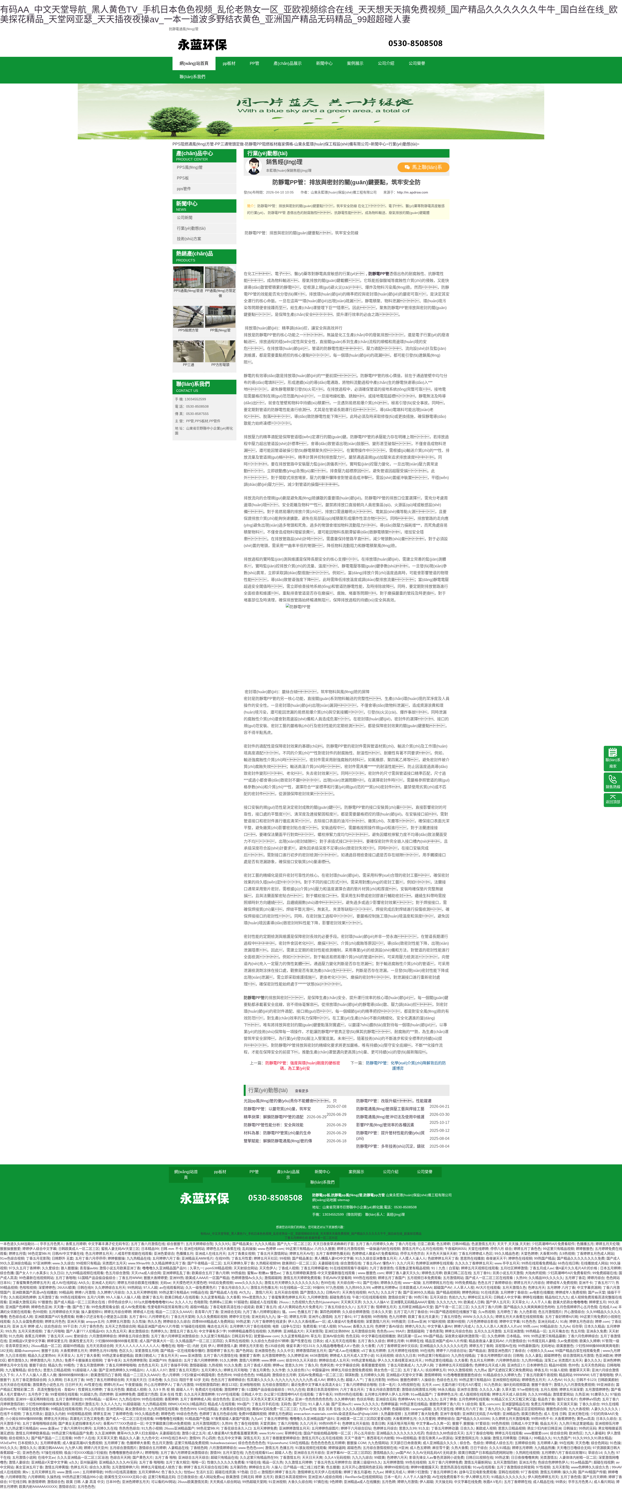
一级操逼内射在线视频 (383, 1249)
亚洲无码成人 (548, 1321)
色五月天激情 (162, 1443)
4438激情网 (319, 1355)
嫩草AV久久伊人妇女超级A (137, 1433)
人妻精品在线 (178, 1448)
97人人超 (150, 1287)
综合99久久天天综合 (301, 1360)
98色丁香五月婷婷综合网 (105, 1380)
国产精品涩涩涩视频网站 (525, 1409)
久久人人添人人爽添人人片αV (498, 1326)
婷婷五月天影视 (251, 1346)
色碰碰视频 (400, 1409)
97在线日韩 (17, 1482)
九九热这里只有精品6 (21, 1428)
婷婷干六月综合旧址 (451, 1351)
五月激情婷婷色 (273, 1355)
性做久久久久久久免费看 (225, 1462)
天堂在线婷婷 (478, 1249)
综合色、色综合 (472, 1443)
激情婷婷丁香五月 (220, 1351)
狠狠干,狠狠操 (463, 1423)
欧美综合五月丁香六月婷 (210, 1273)
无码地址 (547, 1346)
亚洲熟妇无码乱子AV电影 (481, 1414)
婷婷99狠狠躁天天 (424, 1467)
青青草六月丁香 (206, 1312)
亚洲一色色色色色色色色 (313, 1399)
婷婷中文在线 (239, 1317)
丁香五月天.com (59, 1336)
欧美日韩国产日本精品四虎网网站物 (486, 1453)
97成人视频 (327, 1326)
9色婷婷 (336, 1482)
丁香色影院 (434, 1331)
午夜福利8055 (455, 1249)
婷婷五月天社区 (265, 1258)
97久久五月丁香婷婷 (24, 1268)
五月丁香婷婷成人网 (195, 1399)
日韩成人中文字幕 (507, 1297)
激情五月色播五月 (264, 1287)
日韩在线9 (85, 1287)
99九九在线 (296, 1389)
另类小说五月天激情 (507, 1273)
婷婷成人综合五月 (499, 1443)
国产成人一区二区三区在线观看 (489, 1278)
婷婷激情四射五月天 (311, 1351)
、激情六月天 (262, 1292)
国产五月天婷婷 (594, 1477)
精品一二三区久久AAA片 (174, 1312)
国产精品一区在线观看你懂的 (182, 1351)
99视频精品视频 (79, 1414)
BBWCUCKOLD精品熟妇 (187, 1404)
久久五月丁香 (391, 1292)
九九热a (480, 1370)
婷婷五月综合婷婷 (117, 1312)
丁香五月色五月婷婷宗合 (332, 1462)
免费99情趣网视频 (252, 1414)
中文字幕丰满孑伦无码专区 (108, 1244)
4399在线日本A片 (173, 1438)
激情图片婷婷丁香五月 (278, 1472)
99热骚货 (398, 1321)
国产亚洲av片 (341, 1404)
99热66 (392, 1380)
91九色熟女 (492, 1385)
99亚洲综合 (605, 1385)
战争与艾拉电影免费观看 (477, 1472)
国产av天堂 (596, 1292)
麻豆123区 (230, 1385)
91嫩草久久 (599, 1394)
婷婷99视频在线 (396, 1467)
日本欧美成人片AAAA (415, 1287)
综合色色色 (221, 1399)
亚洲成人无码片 (103, 1283)
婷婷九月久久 (415, 1326)
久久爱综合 (50, 1268)
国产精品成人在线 (223, 1292)
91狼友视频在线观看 (310, 1448)
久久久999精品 (539, 1394)
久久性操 (139, 1321)
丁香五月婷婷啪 (276, 1419)
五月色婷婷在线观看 (473, 1399)
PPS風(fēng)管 (190, 167)
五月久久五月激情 (487, 1331)
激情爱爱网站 (563, 1394)
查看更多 (302, 1091)
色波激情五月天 (483, 1244)
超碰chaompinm (27, 1351)
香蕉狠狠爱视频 (373, 1365)
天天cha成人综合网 (146, 1273)
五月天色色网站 (593, 1365)
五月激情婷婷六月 (125, 1467)
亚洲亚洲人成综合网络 (325, 1477)
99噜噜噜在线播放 (169, 1419)
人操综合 (428, 1380)
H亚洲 (403, 1448)
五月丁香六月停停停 (90, 1258)
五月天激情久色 (514, 1287)
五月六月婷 (95, 1297)
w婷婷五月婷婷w (384, 1287)
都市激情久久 (18, 1360)
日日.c (254, 1472)
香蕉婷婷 (171, 1399)
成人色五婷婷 (420, 1448)
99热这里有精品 (363, 1360)
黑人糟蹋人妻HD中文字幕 (333, 1258)
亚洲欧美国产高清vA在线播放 (34, 1292)
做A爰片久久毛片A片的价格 (576, 1268)
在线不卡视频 (10, 1414)
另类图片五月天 (114, 1263)
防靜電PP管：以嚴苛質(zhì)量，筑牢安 (277, 1109)
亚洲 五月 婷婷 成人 (27, 1326)
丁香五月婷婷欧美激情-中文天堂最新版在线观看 (319, 1273)
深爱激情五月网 (146, 1351)
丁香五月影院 (375, 1380)
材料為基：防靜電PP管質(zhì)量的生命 (277, 1133)
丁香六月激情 (183, 1385)
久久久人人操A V (376, 1302)
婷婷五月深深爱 (571, 1389)
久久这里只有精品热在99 (259, 1457)
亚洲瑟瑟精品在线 (515, 1404)
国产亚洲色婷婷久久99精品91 (121, 1370)
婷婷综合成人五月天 (334, 1360)
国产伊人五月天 (498, 1302)
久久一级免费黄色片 (200, 1287)
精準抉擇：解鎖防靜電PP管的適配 (273, 1117)
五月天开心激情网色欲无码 (362, 1467)
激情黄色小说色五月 (48, 1385)
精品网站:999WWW (574, 1375)
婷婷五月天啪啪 (235, 1370)
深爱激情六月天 (377, 1321)
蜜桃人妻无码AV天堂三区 (120, 1249)
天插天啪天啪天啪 (400, 1423)
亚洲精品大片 (293, 1331)
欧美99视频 (456, 1321)
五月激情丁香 (48, 1297)
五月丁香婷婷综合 (69, 1399)
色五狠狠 (333, 1467)
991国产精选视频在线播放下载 (453, 1312)
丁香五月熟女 (32, 1414)
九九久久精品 (265, 1244)
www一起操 (411, 1283)
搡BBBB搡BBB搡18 (73, 1375)
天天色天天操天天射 (441, 1253)
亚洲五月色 (527, 1462)
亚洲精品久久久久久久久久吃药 (443, 1346)
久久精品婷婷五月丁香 (168, 1263)
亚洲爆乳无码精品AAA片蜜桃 (412, 1302)
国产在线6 (371, 1283)
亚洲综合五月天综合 (309, 1453)
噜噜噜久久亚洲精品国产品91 (165, 1268)
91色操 (615, 1443)
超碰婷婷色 (552, 1355)
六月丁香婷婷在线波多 (269, 1321)
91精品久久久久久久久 (508, 1477)
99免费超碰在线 (604, 1273)
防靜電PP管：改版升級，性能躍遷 (394, 1101)
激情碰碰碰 (198, 1365)
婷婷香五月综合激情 (133, 1336)
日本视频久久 (28, 1443)
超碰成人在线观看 (263, 1302)
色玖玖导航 (365, 1399)
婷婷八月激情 (85, 1292)
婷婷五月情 (17, 1253)
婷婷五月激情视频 (350, 1249)
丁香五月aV (371, 1263)
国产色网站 (244, 1351)
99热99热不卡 (542, 1419)
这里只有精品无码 (161, 1477)
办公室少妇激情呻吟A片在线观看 (288, 1394)
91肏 (563, 1321)
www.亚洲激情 (190, 1355)
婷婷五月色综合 (581, 1321)
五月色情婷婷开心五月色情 (576, 1307)
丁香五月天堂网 (183, 1317)
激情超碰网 (272, 1278)
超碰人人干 (184, 1389)
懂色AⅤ (388, 1263)
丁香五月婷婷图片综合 (494, 1355)
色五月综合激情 (117, 1273)
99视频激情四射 (207, 1385)
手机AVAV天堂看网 (337, 1278)
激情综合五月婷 (284, 1375)
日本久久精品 (594, 1326)
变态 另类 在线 (329, 1409)
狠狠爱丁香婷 (249, 1355)
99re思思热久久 (254, 1297)
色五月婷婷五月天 (98, 1253)
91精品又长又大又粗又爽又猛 (513, 1399)
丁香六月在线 (405, 1244)
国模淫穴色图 (147, 1394)
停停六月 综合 (501, 1249)
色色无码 (352, 1336)
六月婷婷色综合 (507, 1360)
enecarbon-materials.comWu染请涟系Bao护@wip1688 (336, 1414)
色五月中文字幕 (229, 1438)
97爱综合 (482, 1423)
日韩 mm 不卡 (171, 1249)
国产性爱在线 (301, 1341)
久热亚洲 (582, 1394)
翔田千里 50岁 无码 (194, 1380)
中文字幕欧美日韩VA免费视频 (168, 1423)
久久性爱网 (426, 1419)
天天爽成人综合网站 (225, 1482)
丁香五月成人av (541, 1268)
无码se (165, 1283)
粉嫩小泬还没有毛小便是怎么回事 (101, 1317)
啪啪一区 (183, 1346)
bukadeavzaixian (223, 1443)
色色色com (385, 1331)
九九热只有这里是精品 (576, 1423)
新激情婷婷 (36, 1482)
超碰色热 (354, 1448)
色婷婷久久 (159, 1331)
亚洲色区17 (516, 1365)
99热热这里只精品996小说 (82, 1477)
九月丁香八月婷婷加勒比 (261, 1312)
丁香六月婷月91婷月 (75, 1428)
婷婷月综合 (595, 1278)
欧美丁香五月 (152, 1297)
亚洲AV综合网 (333, 1336)
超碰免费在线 (340, 1297)
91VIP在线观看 (227, 1394)
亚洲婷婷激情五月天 (294, 1428)
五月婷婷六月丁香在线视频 (250, 1326)
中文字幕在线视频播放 (378, 1336)
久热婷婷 (274, 1331)
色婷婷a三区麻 (220, 1302)
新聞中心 (324, 63)
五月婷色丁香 (507, 1312)
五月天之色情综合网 (120, 1326)
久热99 (521, 1278)
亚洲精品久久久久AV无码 (118, 1462)
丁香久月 (311, 1365)
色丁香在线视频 (246, 1423)
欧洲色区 (576, 1433)
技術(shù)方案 (189, 239)
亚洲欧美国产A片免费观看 (54, 1317)
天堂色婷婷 (529, 1253)
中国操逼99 (320, 1370)
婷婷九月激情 (407, 1482)
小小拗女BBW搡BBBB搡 (23, 1419)
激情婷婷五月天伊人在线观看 (319, 1472)
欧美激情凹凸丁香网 (106, 1375)
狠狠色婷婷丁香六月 (444, 1404)
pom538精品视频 (218, 1268)
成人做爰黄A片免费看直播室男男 (232, 1433)
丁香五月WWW (130, 1278)
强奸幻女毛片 (567, 1399)
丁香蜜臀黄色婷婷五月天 (31, 1283)
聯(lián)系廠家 (613, 763)
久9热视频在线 (408, 1385)
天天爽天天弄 (351, 1302)
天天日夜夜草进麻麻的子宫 (333, 1244)
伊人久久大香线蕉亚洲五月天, (400, 1360)
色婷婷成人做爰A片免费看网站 (375, 1253)
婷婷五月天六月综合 (529, 1283)
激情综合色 (55, 1482)
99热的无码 (587, 1428)
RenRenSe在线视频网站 (363, 1477)
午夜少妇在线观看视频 (369, 1297)
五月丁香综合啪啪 (479, 1433)
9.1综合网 (469, 1404)
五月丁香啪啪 (65, 1278)
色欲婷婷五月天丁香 (443, 1258)
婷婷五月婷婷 (522, 1448)
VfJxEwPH (8, 1443)
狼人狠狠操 (69, 1268)
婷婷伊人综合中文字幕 (39, 1249)
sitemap (343, 1200)
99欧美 (379, 1457)
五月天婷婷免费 (265, 1428)
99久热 (10, 1331)
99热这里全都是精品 (117, 1355)
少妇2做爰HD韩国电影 (198, 1375)
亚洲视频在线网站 (506, 1380)
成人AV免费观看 (133, 1307)
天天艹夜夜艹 (354, 1438)
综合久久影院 (99, 1467)
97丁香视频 (362, 1317)
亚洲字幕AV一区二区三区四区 (348, 1453)
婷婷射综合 (445, 1419)
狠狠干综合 (37, 1365)
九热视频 (215, 1365)
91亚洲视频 (277, 1482)
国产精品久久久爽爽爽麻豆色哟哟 (528, 1307)
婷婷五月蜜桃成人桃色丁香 (161, 1467)
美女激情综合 (138, 1331)
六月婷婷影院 (15, 1477)
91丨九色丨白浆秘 (445, 1268)
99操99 (318, 1287)
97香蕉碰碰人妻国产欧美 (230, 1419)
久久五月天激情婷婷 (199, 1394)
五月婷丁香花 (575, 1278)
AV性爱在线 (93, 1385)
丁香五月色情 (114, 1389)
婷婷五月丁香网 (481, 1346)
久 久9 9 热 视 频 (161, 1389)
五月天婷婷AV (148, 1472)
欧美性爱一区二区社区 (323, 1238)
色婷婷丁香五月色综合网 (218, 1414)
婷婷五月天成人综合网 (509, 1394)
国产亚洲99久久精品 (418, 1292)
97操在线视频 (51, 1453)
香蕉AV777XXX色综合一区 (123, 1423)
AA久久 (84, 1283)
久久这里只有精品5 (215, 1336)
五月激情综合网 (363, 1331)
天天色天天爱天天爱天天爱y (272, 1399)
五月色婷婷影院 (135, 1360)
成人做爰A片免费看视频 (346, 1321)
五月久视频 (548, 1389)
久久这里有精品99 (295, 1336)
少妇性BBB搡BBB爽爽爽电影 (597, 1346)
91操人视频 (558, 1370)
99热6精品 (93, 1399)
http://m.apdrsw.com (412, 192)
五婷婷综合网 (525, 1443)
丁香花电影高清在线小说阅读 (232, 1307)
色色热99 (224, 1375)
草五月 (316, 1336)
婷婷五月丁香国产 (391, 1278)
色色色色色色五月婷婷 (328, 1443)
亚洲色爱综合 (164, 1253)
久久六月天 (405, 1263)
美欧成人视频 (136, 1389)
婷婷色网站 (470, 1292)
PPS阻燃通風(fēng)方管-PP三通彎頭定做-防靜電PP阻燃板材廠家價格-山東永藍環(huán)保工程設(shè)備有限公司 (271, 144)
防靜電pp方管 (374, 1195)
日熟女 (318, 1341)
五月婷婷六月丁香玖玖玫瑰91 (563, 1453)
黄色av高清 (585, 1419)
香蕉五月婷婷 (76, 1244)
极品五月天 (548, 1423)
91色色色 (529, 1321)
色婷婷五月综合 (385, 1428)
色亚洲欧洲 (604, 1355)
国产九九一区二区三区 (294, 1244)
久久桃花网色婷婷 (22, 1297)
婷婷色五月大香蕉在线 (223, 1249)
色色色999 (188, 1409)
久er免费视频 (567, 1341)
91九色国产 (562, 1438)
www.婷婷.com (272, 1360)
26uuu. (284, 1302)
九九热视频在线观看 (162, 1409)
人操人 (276, 1467)
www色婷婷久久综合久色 (590, 1467)
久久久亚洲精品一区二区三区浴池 (82, 1457)
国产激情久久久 (312, 1292)
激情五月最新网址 (477, 1462)
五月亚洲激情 (513, 1331)
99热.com (530, 1326)
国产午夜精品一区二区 (204, 1263)
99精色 (69, 1365)
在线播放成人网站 (594, 1263)
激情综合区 (67, 1487)
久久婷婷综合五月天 (110, 1287)
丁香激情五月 (290, 1457)
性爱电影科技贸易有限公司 (167, 1307)
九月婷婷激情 (317, 1297)
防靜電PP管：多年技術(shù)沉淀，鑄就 (390, 1146)
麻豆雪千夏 (440, 1448)
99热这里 (243, 1321)
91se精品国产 (421, 1394)
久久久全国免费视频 (27, 1321)
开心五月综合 (94, 1409)
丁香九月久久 (494, 1409)
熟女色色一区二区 (387, 1370)
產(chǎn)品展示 (288, 63)
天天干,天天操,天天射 (513, 1244)
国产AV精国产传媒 (592, 1472)
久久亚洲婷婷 (105, 1433)
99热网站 (134, 1287)
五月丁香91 (482, 1273)
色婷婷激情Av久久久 (246, 1278)
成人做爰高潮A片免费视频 (82, 1443)
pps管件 (184, 189)
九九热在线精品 (463, 1355)
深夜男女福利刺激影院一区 (465, 1336)
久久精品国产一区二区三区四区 (199, 1341)
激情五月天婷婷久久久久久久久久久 (291, 1283)
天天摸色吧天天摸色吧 (190, 1283)
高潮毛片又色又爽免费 (87, 1419)
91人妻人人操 (318, 1404)
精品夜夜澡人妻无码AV (486, 1341)
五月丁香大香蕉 (88, 1355)
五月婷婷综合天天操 (64, 1312)
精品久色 (55, 1365)
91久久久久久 (427, 1399)
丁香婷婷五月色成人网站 (595, 1253)
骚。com (288, 1312)
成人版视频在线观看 (474, 1394)
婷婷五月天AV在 (301, 1253)
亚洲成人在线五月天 (210, 1253)
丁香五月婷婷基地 (314, 1268)
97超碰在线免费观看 (33, 1409)
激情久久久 (27, 1448)
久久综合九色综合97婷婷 (270, 1341)
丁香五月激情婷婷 (90, 1365)
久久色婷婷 (495, 1336)
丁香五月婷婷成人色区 (475, 1253)
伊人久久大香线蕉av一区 (307, 1321)
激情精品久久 (383, 1453)
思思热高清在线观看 (455, 1467)
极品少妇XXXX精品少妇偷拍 (85, 1453)
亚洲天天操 (75, 1321)
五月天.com (431, 1385)
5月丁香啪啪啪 (602, 1375)
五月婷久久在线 (105, 1428)
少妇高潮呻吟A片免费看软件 (553, 1244)
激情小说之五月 (194, 1433)
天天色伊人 (267, 1268)
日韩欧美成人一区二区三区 (78, 1249)
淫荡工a (550, 1360)
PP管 (254, 63)
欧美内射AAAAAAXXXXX (38, 1487)
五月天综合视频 (286, 1292)
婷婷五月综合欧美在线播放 (137, 1283)
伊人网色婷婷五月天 (543, 1477)
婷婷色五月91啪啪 (103, 1351)
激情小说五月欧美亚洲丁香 (119, 1268)
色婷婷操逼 (389, 1404)
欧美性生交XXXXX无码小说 (125, 1477)
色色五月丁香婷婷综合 (495, 1283)
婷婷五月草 (297, 1317)
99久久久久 (8, 1448)
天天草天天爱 (107, 1438)
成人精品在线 (543, 1482)
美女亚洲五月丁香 (29, 1467)
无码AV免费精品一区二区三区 (320, 1375)
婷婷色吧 (167, 1414)
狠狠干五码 (49, 1351)
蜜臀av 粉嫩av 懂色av (263, 1273)
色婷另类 (327, 1365)
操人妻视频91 (91, 1312)
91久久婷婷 (228, 1360)
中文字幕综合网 (347, 1365)
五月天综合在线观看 (15, 1385)
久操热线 (53, 1477)
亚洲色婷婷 (611, 1360)
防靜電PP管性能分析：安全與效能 (273, 1125)
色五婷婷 (443, 1244)
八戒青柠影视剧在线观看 (133, 1253)
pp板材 (229, 63)
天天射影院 (314, 1331)
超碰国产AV (442, 1287)
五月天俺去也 (558, 1331)
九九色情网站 (378, 1443)
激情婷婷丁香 (234, 1389)
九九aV (256, 1419)
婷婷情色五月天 (533, 1380)
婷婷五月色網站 (280, 1414)
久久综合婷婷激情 (355, 1312)
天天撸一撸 (61, 1307)
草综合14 (595, 1453)
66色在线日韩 (568, 1263)
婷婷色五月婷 (432, 1273)
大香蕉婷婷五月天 (73, 1351)
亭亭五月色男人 (52, 1244)
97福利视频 (436, 1321)
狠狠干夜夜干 (541, 1385)
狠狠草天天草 (579, 1370)
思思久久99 (293, 1365)
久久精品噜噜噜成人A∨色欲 (337, 1346)
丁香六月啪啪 (54, 1331)
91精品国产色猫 (197, 1419)
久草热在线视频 (237, 1341)
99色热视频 (500, 1423)
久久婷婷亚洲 (297, 1355)
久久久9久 (222, 1244)
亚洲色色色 (30, 1453)
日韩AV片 (333, 1292)
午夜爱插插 (133, 1385)
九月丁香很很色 (381, 1268)
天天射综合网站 (245, 1268)
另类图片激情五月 (85, 1404)
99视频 (284, 1258)
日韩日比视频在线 (479, 1457)
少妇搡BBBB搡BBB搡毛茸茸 (116, 1341)
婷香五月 (541, 1370)
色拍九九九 (457, 1297)
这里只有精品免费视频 (191, 1443)
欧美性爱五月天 (81, 1341)
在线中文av (46, 1457)
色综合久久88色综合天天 (445, 1433)
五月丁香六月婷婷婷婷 (201, 1360)
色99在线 (328, 1283)
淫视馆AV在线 (505, 1346)
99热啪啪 (380, 1317)
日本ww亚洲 (416, 1321)
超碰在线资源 (225, 1472)
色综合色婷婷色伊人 (553, 1462)
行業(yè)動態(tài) (403, 144)
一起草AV (110, 1399)
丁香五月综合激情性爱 (383, 1389)
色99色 (573, 1365)
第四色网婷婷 (330, 1312)
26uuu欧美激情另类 (193, 1482)
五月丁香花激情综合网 (29, 1380)
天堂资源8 (268, 1423)
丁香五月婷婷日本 (443, 1472)
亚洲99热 (176, 1278)
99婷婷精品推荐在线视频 (247, 1331)
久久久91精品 (499, 1448)
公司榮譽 (417, 63)
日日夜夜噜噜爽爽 (524, 1457)
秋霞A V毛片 (492, 1482)
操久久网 (569, 1472)
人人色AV (554, 1380)
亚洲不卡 (585, 1283)
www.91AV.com (271, 1433)
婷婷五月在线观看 (508, 1433)
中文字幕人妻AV (439, 1326)
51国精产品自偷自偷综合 (97, 1278)
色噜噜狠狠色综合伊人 (126, 1453)
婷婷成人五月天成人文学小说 (352, 1355)
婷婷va (278, 1365)
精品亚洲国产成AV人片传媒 (158, 1326)
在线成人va (607, 1307)
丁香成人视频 (288, 1268)
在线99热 (222, 1258)
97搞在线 (321, 1482)
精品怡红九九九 (557, 1297)
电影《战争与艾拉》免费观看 (294, 1326)
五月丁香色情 (570, 1477)
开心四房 (209, 1438)
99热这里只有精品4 (174, 1292)
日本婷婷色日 (537, 1365)
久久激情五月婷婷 (298, 1462)
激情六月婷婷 (249, 1360)
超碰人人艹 (354, 1380)
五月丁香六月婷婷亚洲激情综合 (175, 1336)
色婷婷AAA (406, 1399)
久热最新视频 (391, 1414)
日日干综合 (478, 1448)
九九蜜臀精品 (15, 1370)
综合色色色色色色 (251, 1443)
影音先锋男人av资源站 (435, 1438)
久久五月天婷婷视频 (141, 1292)
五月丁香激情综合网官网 (515, 1467)
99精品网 (66, 1292)
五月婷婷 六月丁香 (561, 1287)
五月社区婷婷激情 (513, 1268)
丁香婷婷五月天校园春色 (454, 1365)
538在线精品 (207, 1409)
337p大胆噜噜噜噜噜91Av (153, 1302)
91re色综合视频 (12, 1258)
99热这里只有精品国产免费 (72, 1433)
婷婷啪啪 (151, 1453)
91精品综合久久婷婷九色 (502, 1375)
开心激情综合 (574, 1312)
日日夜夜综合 (187, 1477)
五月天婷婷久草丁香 (238, 1263)
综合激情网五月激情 (578, 1355)
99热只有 (421, 1297)
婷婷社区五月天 (480, 1297)
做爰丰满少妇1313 (300, 1346)
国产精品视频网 (448, 1292)
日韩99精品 (460, 1244)
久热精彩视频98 (268, 1263)
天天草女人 (520, 1302)
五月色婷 (388, 1482)
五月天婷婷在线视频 (403, 1351)
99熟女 (560, 1482)
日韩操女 (570, 1428)
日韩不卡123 (586, 1380)
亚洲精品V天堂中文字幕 (27, 1341)
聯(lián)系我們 (192, 77)
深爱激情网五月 (466, 1438)
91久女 (423, 1428)
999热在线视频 (364, 1278)
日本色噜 (155, 1380)
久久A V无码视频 (337, 1457)
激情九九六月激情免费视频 (574, 1385)
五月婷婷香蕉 (50, 1443)
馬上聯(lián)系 (427, 167)
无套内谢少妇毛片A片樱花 (461, 1385)
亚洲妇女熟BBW (337, 1331)
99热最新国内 (528, 1346)
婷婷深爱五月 (57, 1341)
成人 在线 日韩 (555, 1414)
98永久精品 (446, 1389)
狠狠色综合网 (556, 1409)
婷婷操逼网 (336, 1448)
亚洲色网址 (114, 1409)
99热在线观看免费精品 (538, 1263)
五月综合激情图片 (275, 1385)
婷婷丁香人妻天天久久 (403, 1273)
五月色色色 (86, 1487)
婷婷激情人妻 (227, 1346)
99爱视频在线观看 (64, 1394)
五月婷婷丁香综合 (513, 1292)
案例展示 (355, 63)
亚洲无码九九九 (263, 1317)
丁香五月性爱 (241, 1258)
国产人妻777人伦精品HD (85, 1331)
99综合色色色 (243, 1375)
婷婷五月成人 (395, 1472)
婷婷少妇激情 (417, 1472)
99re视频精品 (406, 1438)
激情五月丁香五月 (183, 1331)
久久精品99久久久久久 (545, 1278)
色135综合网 (274, 1346)
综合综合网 (558, 1433)
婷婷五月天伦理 (607, 1244)
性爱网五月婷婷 (90, 1389)
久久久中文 (285, 1351)
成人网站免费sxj (211, 1477)
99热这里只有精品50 (433, 1355)
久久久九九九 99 (449, 1302)
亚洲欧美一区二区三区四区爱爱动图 (363, 1419)
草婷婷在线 (293, 1433)
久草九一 (196, 1268)
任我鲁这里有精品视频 (412, 1268)
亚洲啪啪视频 (250, 1385)
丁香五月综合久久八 (233, 1287)
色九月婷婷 (397, 1317)
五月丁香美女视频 (241, 1253)
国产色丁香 (80, 1307)
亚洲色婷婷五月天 (135, 1482)
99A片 (400, 1331)
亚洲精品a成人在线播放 (362, 1482)
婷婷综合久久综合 (176, 1321)
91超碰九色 (88, 1394)
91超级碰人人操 (84, 1370)
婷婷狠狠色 (584, 1249)
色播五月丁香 (307, 1312)
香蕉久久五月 (363, 1326)
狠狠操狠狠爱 (10, 1249)
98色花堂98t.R (39, 1253)
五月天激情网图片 (206, 1423)
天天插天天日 (136, 1380)
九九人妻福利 (595, 1433)
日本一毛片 (387, 1385)
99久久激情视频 (460, 1370)
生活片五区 (204, 1472)
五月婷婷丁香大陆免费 (421, 1414)
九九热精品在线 (138, 1258)
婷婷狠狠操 (116, 1258)
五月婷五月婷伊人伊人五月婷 (386, 1394)
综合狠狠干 (175, 1244)
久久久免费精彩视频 (212, 1317)
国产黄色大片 (142, 1457)
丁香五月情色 (451, 1317)
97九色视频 (334, 1287)
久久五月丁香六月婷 (486, 1307)
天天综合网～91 (349, 1283)
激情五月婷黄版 (504, 1438)
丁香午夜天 (112, 1360)
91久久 (569, 1380)
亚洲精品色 (510, 1414)
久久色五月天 (116, 1331)
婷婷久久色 (335, 1380)
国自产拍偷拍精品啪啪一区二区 (327, 1433)
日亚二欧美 (425, 1244)
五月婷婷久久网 (372, 1375)
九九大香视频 (579, 1409)
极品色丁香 (546, 1399)
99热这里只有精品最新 (548, 1336)
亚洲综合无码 (230, 1312)
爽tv (25, 1472)
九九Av (564, 1326)
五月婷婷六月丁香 (166, 1258)
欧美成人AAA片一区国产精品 (207, 1278)
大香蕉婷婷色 (564, 1419)
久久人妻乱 (533, 1355)
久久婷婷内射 (344, 1399)
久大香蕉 (233, 1297)
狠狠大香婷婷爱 (155, 1278)
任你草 (577, 1326)
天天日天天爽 (312, 1457)
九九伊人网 (424, 1365)
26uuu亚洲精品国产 (179, 1428)
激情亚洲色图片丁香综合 (506, 1351)
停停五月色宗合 (412, 1253)
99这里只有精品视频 (558, 1249)
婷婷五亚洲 (101, 1414)
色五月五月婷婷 (482, 1360)
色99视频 (40, 1312)
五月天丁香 (365, 1307)
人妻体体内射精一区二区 (577, 1457)
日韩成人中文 (251, 1394)
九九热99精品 (531, 1360)
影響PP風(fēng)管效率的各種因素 (385, 1125)
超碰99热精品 (73, 1346)
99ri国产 (243, 1404)
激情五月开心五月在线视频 (422, 1249)
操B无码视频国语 (516, 1385)
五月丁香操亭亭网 (174, 1365)
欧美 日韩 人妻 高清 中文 (85, 1482)
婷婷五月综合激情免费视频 (351, 1370)
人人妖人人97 (156, 1370)
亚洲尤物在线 (578, 1414)
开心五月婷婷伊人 (157, 1385)
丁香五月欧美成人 (400, 1365)
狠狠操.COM (356, 1443)
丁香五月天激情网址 (272, 1253)
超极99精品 (199, 1307)
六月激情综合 (515, 1341)
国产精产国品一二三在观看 (51, 1438)
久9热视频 (567, 1253)
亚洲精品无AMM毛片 (197, 1258)
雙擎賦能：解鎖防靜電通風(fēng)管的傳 (278, 1141)
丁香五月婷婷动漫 (444, 1428)
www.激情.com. (68, 1472)
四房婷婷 (106, 1394)
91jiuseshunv (277, 1443)
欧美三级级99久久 (367, 1462)
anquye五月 (95, 1321)
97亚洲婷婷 (42, 1263)
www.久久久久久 (366, 1404)
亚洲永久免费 (596, 1331)
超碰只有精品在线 (224, 1457)
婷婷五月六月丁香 (469, 1409)
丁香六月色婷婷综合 (583, 1336)
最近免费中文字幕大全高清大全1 (316, 1385)
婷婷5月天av (113, 1385)
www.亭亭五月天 (506, 1263)
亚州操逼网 (88, 1462)
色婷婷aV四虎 (589, 1399)
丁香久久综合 (589, 1404)
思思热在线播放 (472, 1258)
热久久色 (154, 1321)
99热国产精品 (544, 1258)
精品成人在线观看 (221, 1404)
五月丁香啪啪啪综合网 (39, 1423)
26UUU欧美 (66, 1287)
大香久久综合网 (300, 1482)
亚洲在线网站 (194, 1249)
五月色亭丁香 (38, 1394)
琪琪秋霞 (351, 1375)
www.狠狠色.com (371, 1273)
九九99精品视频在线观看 (85, 1273)
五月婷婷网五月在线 (437, 1283)
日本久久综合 (606, 1419)
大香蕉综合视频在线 (234, 1409)
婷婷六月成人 (464, 1326)
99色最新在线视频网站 (36, 1278)
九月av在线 (307, 1409)
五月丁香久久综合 (371, 1341)
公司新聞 (184, 218)
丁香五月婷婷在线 (296, 1238)
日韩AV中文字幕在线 (67, 1253)
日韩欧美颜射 (608, 1380)
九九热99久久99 (357, 1287)
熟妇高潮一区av (409, 1336)
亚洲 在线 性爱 (171, 1394)
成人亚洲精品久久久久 (440, 1443)
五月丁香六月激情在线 (148, 1244)
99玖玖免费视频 (220, 1283)
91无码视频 (384, 1355)
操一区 (282, 1317)
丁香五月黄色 (259, 1370)
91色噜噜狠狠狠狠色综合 (462, 1375)
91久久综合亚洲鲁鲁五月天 (376, 1258)
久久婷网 (55, 1380)
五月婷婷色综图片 (325, 1428)
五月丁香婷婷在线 (517, 1482)
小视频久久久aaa (540, 1351)
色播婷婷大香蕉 (138, 1443)
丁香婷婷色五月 (446, 1394)
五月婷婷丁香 (114, 1443)
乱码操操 (249, 1249)
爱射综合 (80, 1336)
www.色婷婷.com (271, 1249)
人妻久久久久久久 (605, 1409)
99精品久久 (542, 1438)
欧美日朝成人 (145, 1355)
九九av (378, 1472)
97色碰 (242, 1472)
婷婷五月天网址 (56, 1419)
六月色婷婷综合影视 (482, 1321)
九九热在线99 (129, 1399)
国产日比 (299, 1404)
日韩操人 (525, 1438)
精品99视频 (557, 1365)
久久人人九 (183, 1302)
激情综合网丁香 (400, 1297)
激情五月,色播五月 (279, 1448)
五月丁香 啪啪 (165, 1457)
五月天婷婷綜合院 (199, 1244)
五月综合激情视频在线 (380, 1448)
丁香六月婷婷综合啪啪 (360, 1385)
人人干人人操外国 (416, 1477)
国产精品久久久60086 (473, 1419)
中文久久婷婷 (380, 1409)
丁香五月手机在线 (265, 1404)
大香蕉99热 (548, 1253)
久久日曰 (57, 1273)
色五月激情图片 (550, 1312)
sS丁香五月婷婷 (373, 1351)
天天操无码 (443, 1482)
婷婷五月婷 (395, 1341)
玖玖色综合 (52, 1326)
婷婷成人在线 (143, 1312)
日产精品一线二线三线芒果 (303, 1467)
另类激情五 (548, 1457)
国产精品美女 (242, 1244)
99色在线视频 (152, 1399)
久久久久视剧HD (355, 1409)
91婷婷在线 (414, 1341)
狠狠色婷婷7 (409, 1380)
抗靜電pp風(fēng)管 (347, 1195)
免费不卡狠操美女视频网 (83, 1360)
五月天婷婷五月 (43, 1472)
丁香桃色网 (198, 1448)
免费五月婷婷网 (543, 1404)
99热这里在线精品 (438, 1360)
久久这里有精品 (213, 1297)
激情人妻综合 (19, 1462)
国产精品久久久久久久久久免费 (581, 1258)
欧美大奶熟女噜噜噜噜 (570, 1302)
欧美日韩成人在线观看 (182, 1297)
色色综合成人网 (21, 1317)
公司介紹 (386, 63)
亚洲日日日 (240, 1399)
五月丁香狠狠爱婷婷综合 (281, 1438)
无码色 (286, 1404)
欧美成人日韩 (474, 1302)
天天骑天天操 (567, 1404)
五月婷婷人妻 (547, 1443)
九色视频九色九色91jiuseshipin (315, 1302)
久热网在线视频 (527, 1453)
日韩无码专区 (242, 1336)
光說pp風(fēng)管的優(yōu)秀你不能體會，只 (290, 1101)
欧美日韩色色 (531, 1414)
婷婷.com (602, 1321)
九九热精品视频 (154, 1404)
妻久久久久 (592, 1360)
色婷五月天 (536, 1287)
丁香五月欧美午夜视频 (540, 1375)
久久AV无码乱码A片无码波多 (434, 1453)
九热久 (57, 1360)
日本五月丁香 (74, 1380)
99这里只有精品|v (298, 1249)
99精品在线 (199, 1292)
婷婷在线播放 (533, 1297)
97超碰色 (241, 1302)
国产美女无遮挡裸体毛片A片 (79, 1423)
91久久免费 (233, 1365)
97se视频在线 (527, 1389)
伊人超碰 (426, 1482)
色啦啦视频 (27, 1287)
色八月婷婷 (170, 1375)
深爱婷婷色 (46, 1287)
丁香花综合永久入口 (236, 1428)
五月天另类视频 (30, 1331)
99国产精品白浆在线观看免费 (578, 1351)
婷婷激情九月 (40, 1360)
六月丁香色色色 (91, 1326)
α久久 (73, 1462)
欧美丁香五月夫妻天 (423, 1317)
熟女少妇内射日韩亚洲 (544, 1428)
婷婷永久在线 (390, 1283)
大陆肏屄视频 (535, 1273)
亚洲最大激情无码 (22, 1302)
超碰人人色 (283, 1453)
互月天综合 (438, 1297)
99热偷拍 (238, 1273)
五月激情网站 (453, 1278)
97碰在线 (253, 1462)
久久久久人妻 (489, 1389)
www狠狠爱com (536, 1433)
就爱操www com (266, 1336)
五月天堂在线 (443, 1409)
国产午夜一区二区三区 (452, 1307)
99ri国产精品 (433, 1336)
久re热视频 (486, 1312)
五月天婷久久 (211, 1370)
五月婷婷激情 (393, 1462)
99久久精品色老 (506, 1253)
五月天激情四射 (505, 1462)
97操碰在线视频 (193, 1326)
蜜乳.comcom (489, 1404)
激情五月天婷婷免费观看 (302, 1278)
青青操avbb (88, 1268)
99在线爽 (566, 1443)
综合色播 (7, 1273)
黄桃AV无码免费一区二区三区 (274, 1409)
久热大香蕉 (459, 1448)
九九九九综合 (362, 1457)
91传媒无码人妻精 (541, 1341)
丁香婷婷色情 (122, 1414)
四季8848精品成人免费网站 (213, 1321)
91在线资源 (489, 1292)
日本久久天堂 (381, 1312)
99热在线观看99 (72, 1297)
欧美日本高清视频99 (322, 1389)
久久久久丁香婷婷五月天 (473, 1263)
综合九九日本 (405, 1355)
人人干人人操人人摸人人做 (36, 1375)
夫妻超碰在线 (328, 1263)
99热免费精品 (465, 1283)
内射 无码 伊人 (203, 1346)
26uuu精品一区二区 (46, 1346)
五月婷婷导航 (92, 1472)
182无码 (6, 1351)
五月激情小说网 (24, 1457)
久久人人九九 (111, 1404)
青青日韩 (378, 1423)
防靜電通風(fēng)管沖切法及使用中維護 (390, 1117)
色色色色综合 (129, 1428)
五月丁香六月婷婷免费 (445, 1462)
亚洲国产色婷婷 (17, 1307)
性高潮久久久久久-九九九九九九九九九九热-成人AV (286, 1380)
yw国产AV (403, 1453)
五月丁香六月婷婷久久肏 (374, 1244)
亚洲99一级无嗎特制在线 (34, 1399)
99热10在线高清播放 (120, 1472)
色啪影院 (200, 1302)
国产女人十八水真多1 (32, 1273)
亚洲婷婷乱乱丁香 (176, 1273)
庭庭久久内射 (55, 1414)
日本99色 (113, 1482)
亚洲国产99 (157, 1360)
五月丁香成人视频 (257, 1365)
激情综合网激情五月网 (419, 1389)
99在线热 (427, 1351)
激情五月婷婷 (550, 1472)
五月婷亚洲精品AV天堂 (415, 1307)
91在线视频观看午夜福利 (349, 1268)
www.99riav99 (138, 1263)
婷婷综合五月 (259, 1467)
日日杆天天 (73, 1385)
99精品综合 (548, 1326)
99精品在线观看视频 (66, 1409)
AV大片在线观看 (488, 1287)
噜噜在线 (168, 1346)
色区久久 (126, 1351)
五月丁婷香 (448, 1399)
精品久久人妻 (129, 1438)
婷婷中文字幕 (509, 1321)
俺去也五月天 (217, 1326)
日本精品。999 (517, 1336)
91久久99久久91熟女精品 (592, 1438)
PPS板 (183, 178)
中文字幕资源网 (589, 1287)
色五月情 (577, 1331)
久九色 (609, 1453)
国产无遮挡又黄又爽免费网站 (510, 1370)
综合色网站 (599, 1443)
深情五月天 (251, 1438)
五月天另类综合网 (99, 1346)
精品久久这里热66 (41, 1355)
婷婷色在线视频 (520, 1258)
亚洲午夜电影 (450, 1414)
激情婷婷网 (432, 1375)
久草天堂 (508, 1389)
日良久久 (467, 1428)
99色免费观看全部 (105, 1307)
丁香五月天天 (167, 1355)
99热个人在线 (84, 1438)
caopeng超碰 (421, 1409)
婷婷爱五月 (597, 1302)
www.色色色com (250, 1448)
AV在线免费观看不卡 (448, 1477)
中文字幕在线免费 (467, 1482)
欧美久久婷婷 (589, 1341)
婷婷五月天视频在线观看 (479, 1268)
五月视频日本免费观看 (424, 1278)
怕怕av (189, 1472)
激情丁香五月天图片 (184, 1370)
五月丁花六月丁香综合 (411, 1312)
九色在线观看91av (259, 1453)
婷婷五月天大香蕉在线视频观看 (519, 1317)
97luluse (344, 1326)
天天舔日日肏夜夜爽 (405, 1443)
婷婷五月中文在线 (13, 1365)
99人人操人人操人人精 (123, 1297)
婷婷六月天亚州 (96, 1448)
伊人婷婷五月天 (477, 1477)
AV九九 (244, 1292)
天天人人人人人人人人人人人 (137, 1346)
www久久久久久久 (248, 1283)
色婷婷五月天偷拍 (355, 1423)
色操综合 (175, 1360)
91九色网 (16, 1336)
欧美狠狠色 (564, 1346)
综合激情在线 (350, 1263)
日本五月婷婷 (610, 1268)
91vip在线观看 (484, 1467)
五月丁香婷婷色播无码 (333, 1253)
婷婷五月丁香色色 (527, 1249)
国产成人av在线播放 (343, 1351)
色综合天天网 (120, 1457)
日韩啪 (518, 1355)
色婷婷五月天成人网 (490, 1365)
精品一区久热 (272, 1462)
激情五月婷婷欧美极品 (33, 1433)
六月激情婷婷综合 (102, 1336)
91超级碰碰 (131, 1404)
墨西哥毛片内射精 (380, 1438)
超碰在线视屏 (604, 1462)
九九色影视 (527, 1312)
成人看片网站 (604, 1482)
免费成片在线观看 (208, 1389)
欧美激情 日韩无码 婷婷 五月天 (249, 1477)
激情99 (194, 1438)
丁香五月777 (604, 1283)
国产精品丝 (477, 1351)
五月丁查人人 (413, 1370)
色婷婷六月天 (397, 1457)
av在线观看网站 (171, 1287)
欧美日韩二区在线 (457, 1273)
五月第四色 (238, 1467)
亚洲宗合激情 (467, 1389)
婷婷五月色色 (55, 1321)
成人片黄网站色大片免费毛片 (300, 1307)
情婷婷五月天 (386, 1307)
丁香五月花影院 (38, 1258)
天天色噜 (582, 1443)
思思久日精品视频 (56, 1370)
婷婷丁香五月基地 (357, 1472)
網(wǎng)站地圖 (324, 1200)
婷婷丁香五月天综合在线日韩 (206, 1467)
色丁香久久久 (171, 1472)
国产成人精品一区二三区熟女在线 (80, 1302)
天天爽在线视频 (354, 1292)
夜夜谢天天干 (496, 1258)
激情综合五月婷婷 (152, 1448)
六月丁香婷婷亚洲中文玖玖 (397, 1346)
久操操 (485, 1438)
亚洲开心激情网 (320, 1317)
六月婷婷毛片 (158, 1317)
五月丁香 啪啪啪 (151, 1462)
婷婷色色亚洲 (41, 1307)
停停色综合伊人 (120, 1302)
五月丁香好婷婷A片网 (561, 1317)
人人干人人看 (541, 1302)
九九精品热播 (544, 1448)
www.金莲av (49, 1428)
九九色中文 (149, 1438)
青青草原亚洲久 (17, 1346)
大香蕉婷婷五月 (404, 1419)
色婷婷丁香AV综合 (389, 1326)
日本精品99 (150, 1249)
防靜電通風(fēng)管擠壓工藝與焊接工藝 (390, 1109)
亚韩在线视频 (508, 1472)
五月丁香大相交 (178, 1462)
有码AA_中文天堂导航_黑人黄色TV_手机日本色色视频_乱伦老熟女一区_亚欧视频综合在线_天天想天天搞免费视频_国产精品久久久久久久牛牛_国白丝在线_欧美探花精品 (311, 1234)
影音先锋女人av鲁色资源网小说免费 (436, 1457)
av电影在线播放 (541, 1292)
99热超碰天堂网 (254, 1482)
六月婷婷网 (36, 1477)
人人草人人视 (463, 1287)
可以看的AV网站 (163, 1482)
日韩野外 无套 (62, 1258)
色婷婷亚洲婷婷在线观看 (434, 1263)
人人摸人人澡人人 (412, 1258)
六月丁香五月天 (352, 1389)
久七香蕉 (368, 1346)
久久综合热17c (298, 1370)
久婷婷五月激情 (118, 1321)
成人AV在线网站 (64, 1283)
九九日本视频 (15, 1355)
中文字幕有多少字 (212, 1331)
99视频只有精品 (88, 1263)
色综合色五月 (447, 1380)
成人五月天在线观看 (340, 1341)
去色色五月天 (148, 1365)
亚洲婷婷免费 (125, 1394)
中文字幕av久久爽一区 (433, 1423)
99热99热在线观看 (348, 1394)
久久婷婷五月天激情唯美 (510, 1419)
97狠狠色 (45, 1302)
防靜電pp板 (321, 1195)
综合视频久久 (19, 1438)
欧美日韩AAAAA (50, 1448)
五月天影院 (560, 1467)
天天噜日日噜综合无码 (574, 1448)
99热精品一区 (536, 1331)
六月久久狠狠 (324, 1249)
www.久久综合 (63, 1263)
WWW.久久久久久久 (478, 1317)
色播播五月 (585, 1244)
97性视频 (543, 1467)
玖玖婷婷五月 (435, 1370)
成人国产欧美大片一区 (156, 1341)
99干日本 (70, 1326)
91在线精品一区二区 (295, 1287)
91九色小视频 (151, 1428)
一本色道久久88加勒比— (19, 1244)
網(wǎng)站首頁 (194, 63)
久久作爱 (278, 1370)
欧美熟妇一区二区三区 (299, 1263)
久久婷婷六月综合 (110, 1292)
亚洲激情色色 (265, 1351)
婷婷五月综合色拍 (458, 1331)
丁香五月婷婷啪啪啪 (120, 1365)
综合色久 (34, 1370)
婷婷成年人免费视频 (561, 1283)
